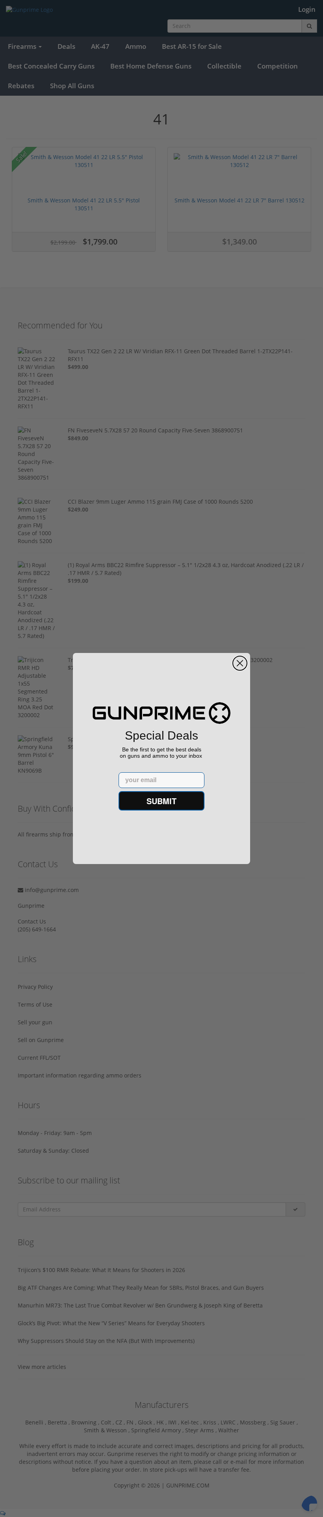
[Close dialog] (240, 663)
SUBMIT (161, 801)
